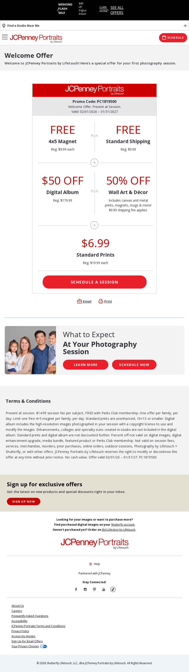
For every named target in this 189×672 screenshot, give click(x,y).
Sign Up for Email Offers (27, 641)
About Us (18, 606)
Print (108, 301)
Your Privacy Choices (25, 646)
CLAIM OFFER (103, 9)
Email (87, 301)
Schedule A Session (94, 282)
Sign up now (23, 502)
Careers (17, 611)
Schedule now (134, 364)
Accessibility (19, 621)
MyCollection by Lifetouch (118, 530)
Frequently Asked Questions (30, 616)
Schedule (175, 38)
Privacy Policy (20, 631)
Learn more (86, 364)
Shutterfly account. (123, 525)
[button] (58, 10)
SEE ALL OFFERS (117, 10)
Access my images (23, 636)
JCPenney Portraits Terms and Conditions (38, 626)
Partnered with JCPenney (94, 573)
